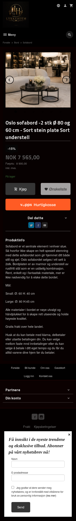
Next (70, 79)
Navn (14, 459)
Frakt (26, 426)
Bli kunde (30, 367)
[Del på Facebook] (38, 225)
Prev (13, 79)
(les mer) (51, 495)
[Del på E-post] (45, 225)
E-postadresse (19, 472)
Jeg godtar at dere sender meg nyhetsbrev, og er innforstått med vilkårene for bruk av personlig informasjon (37, 491)
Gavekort (59, 367)
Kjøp (23, 189)
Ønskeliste (57, 189)
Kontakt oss (45, 376)
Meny (11, 34)
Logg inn (29, 376)
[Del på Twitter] (31, 225)
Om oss (45, 367)
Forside (6, 42)
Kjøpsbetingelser (45, 426)
